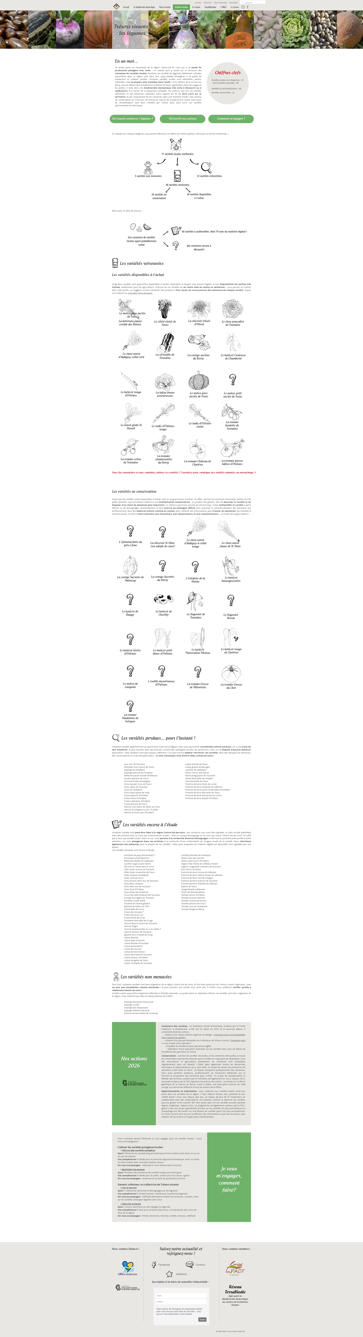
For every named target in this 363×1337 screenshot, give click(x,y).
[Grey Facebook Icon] (247, 7)
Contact (198, 2)
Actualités (233, 2)
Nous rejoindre (220, 2)
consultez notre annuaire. (140, 293)
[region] (165, 312)
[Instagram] (243, 7)
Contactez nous (237, 1040)
